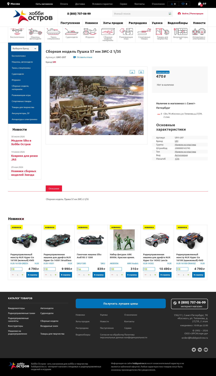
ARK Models (132, 263)
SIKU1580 (81, 263)
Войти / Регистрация (192, 13)
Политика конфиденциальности (135, 336)
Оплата (64, 3)
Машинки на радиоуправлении (17, 332)
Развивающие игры (126, 38)
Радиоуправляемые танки (21, 313)
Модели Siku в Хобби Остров (21, 142)
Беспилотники (17, 37)
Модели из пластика (185, 144)
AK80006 (114, 263)
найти (169, 13)
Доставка (80, 3)
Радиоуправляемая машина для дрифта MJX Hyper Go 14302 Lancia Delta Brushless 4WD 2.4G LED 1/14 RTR (157, 260)
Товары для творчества (162, 38)
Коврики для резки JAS (24, 157)
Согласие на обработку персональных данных (112, 336)
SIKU (103, 263)
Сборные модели (49, 320)
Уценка (157, 23)
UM (176, 141)
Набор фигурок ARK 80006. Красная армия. (122, 256)
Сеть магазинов (44, 3)
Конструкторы (15, 325)
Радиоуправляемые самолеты (18, 319)
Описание (54, 188)
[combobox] (24, 48)
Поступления (70, 23)
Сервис (123, 3)
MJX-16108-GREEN (19, 263)
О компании (158, 3)
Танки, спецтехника (53, 38)
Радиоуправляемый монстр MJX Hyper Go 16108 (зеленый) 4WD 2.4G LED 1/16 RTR (22, 259)
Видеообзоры (178, 23)
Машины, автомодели (35, 38)
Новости (199, 23)
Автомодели (46, 308)
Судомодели (72, 37)
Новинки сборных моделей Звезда (23, 172)
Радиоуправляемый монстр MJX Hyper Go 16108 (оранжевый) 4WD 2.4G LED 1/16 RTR (189, 259)
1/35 (177, 158)
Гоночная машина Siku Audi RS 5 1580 (89, 256)
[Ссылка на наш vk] (200, 350)
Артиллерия (181, 155)
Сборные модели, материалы (108, 38)
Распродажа (138, 23)
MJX (37, 263)
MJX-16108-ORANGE (186, 263)
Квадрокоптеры (16, 308)
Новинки (91, 23)
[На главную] (33, 17)
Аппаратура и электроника (198, 38)
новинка (16, 227)
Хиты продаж (113, 23)
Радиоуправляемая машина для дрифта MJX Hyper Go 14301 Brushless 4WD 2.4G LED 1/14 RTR (57, 259)
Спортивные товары (144, 38)
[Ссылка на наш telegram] (194, 350)
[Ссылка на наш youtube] (206, 350)
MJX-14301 (49, 263)
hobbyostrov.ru (139, 363)
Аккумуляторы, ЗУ (180, 38)
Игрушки (90, 37)
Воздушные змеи (49, 325)
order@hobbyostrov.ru (195, 337)
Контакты (140, 3)
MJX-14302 (148, 263)
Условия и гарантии (102, 3)
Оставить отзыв (84, 57)
